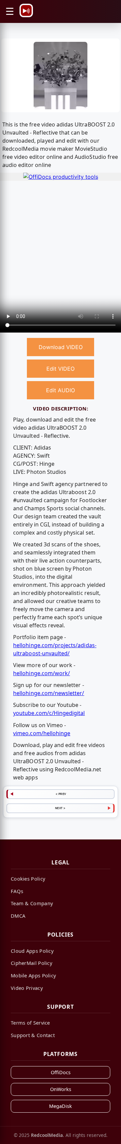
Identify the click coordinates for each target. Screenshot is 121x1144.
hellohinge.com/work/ (41, 673)
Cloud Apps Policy (32, 950)
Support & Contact (33, 1035)
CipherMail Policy (31, 963)
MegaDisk (60, 1106)
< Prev (61, 794)
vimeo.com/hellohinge (41, 733)
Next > (60, 808)
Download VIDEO (61, 347)
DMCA (18, 915)
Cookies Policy (28, 878)
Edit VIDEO (60, 368)
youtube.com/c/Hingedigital (49, 713)
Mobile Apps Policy (33, 975)
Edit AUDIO (60, 390)
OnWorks (60, 1089)
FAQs (17, 891)
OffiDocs (61, 1072)
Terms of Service (30, 1022)
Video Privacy (27, 987)
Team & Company (32, 903)
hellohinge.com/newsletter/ (48, 693)
